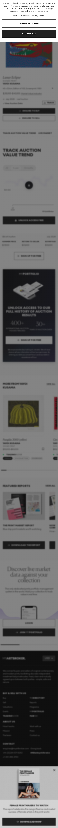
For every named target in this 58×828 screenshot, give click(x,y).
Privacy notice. (38, 16)
